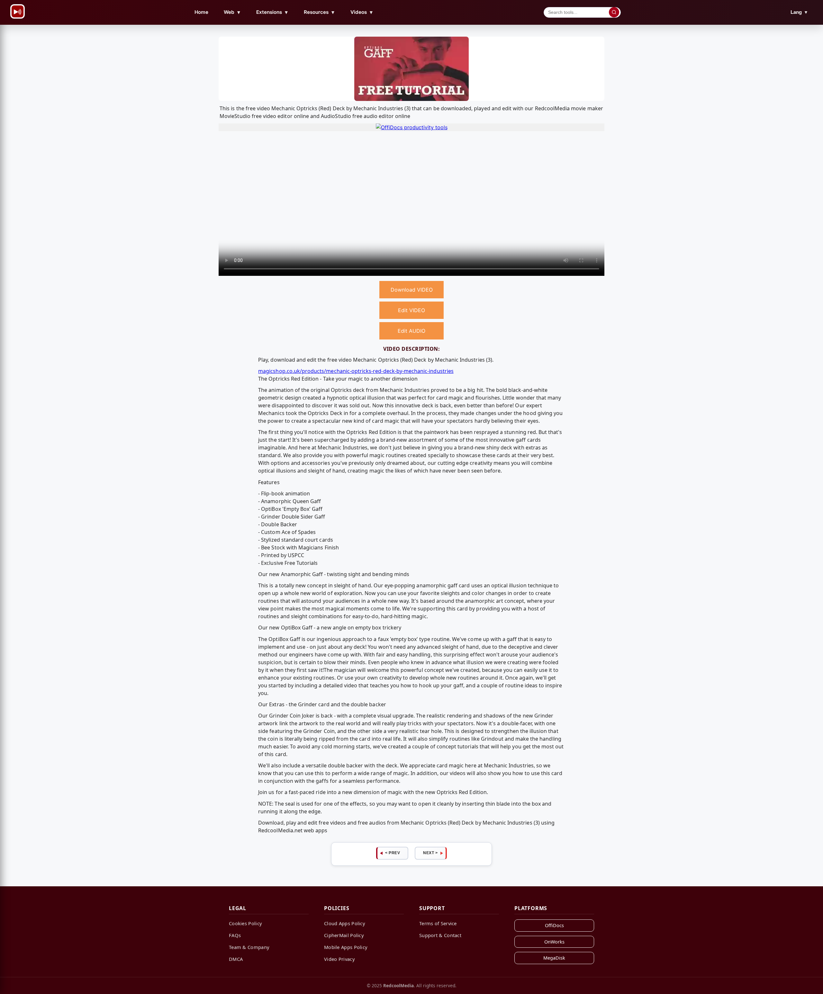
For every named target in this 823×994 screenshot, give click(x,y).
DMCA (236, 959)
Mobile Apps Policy (345, 947)
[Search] (614, 12)
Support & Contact (440, 935)
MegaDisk (554, 958)
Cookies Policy (245, 923)
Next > (430, 853)
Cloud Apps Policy (344, 923)
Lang (799, 12)
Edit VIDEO (411, 310)
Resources (319, 12)
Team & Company (249, 947)
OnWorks (554, 942)
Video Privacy (339, 959)
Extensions (272, 12)
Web (232, 12)
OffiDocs (554, 925)
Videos (362, 12)
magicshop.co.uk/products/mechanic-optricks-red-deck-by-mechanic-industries (356, 371)
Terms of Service (438, 923)
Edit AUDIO (411, 331)
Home (201, 12)
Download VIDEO (412, 289)
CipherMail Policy (344, 935)
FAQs (235, 935)
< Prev (392, 853)
